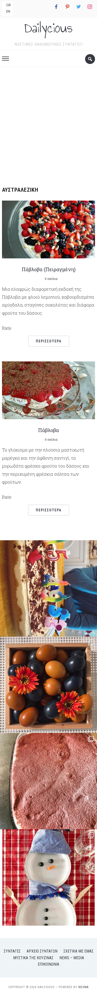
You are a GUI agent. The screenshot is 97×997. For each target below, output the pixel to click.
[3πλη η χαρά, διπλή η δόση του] (48, 588)
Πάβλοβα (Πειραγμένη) (49, 269)
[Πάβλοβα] (48, 389)
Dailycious (48, 28)
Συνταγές (12, 951)
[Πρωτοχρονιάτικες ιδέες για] (48, 877)
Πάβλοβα (48, 430)
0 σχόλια (51, 279)
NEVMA (83, 987)
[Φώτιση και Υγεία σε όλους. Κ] (48, 685)
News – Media (71, 957)
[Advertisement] (48, 125)
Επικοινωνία (48, 964)
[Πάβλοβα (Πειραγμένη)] (48, 228)
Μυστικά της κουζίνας (33, 957)
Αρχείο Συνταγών (42, 951)
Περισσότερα (48, 341)
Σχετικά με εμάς (78, 951)
